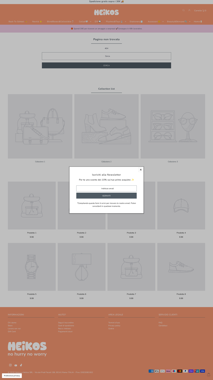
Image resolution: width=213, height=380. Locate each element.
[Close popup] (141, 170)
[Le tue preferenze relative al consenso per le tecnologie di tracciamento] (12, 375)
